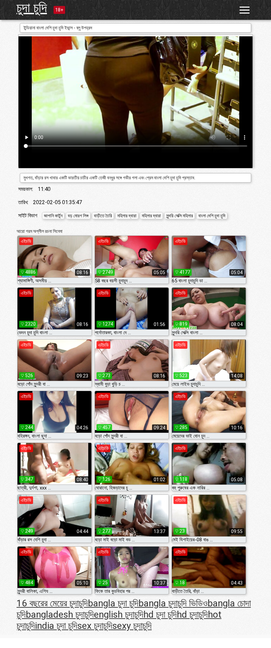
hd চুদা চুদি (160, 614)
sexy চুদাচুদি (132, 625)
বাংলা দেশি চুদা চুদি (211, 215)
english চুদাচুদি (118, 614)
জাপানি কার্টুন (53, 215)
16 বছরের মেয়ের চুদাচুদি (52, 603)
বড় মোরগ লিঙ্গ (78, 215)
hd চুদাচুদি (192, 614)
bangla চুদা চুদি (113, 603)
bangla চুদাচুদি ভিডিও (173, 603)
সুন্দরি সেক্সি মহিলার (179, 215)
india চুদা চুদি (56, 625)
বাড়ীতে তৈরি (103, 215)
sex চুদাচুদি (94, 625)
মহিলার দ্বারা (126, 215)
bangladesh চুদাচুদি (60, 614)
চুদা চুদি (32, 8)
